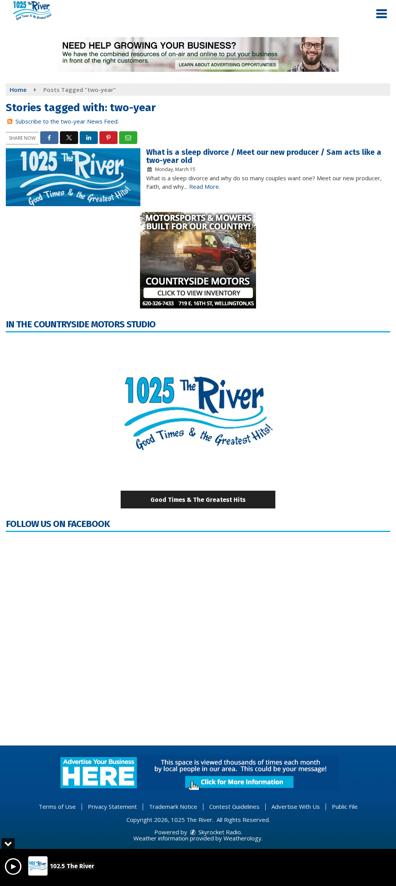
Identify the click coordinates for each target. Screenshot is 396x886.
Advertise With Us (295, 806)
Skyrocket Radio (219, 832)
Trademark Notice (173, 806)
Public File (345, 806)
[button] (381, 14)
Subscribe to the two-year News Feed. (67, 121)
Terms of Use (57, 806)
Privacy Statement (112, 806)
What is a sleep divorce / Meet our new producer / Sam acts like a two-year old (263, 156)
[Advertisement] (198, 54)
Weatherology (242, 838)
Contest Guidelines (234, 806)
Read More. (204, 186)
